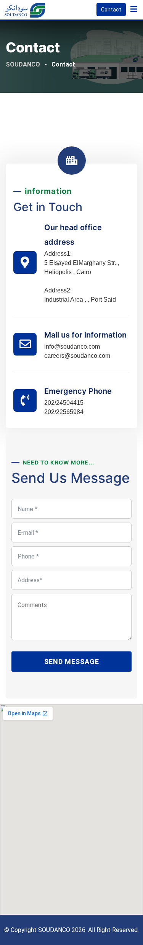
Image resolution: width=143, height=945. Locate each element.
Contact (111, 9)
